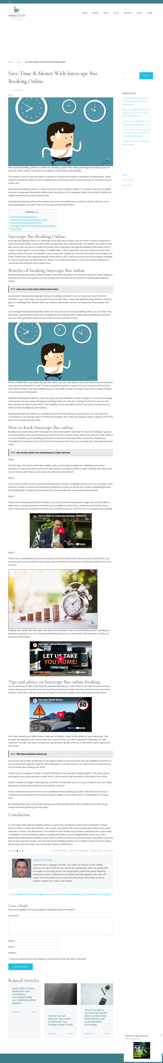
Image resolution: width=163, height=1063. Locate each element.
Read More (16, 1012)
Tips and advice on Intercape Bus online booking (32, 226)
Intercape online (96, 851)
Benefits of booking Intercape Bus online (28, 220)
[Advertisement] (81, 39)
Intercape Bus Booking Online (23, 217)
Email (11, 947)
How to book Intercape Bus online (25, 223)
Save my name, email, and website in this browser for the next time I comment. (48, 959)
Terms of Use (127, 185)
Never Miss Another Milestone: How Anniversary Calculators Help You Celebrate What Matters (24, 996)
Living (139, 13)
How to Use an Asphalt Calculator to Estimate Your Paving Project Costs (60, 1020)
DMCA (125, 175)
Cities (116, 13)
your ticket (108, 851)
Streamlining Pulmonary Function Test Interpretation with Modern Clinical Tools (135, 101)
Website (12, 953)
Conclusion (16, 229)
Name (12, 941)
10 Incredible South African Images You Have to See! (36, 894)
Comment (14, 915)
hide (36, 212)
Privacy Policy (128, 180)
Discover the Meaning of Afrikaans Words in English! (86, 894)
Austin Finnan (17, 90)
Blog (106, 13)
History (128, 13)
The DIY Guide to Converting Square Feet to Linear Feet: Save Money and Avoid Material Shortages (95, 1017)
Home (84, 13)
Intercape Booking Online (78, 851)
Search (146, 75)
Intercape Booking (60, 851)
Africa (95, 13)
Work (149, 13)
